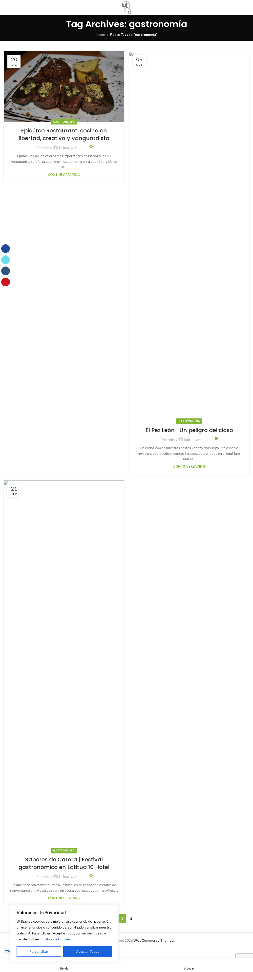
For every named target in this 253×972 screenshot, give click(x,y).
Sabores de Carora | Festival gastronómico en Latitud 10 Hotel (64, 863)
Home (100, 34)
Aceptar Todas (87, 951)
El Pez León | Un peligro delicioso (189, 430)
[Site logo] (126, 7)
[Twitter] (5, 259)
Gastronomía (64, 121)
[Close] (113, 908)
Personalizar (38, 951)
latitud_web (68, 147)
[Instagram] (5, 271)
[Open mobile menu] (247, 7)
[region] (64, 933)
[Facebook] (5, 248)
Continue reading (64, 175)
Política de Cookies (56, 939)
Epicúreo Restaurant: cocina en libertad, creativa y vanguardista (64, 134)
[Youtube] (5, 282)
